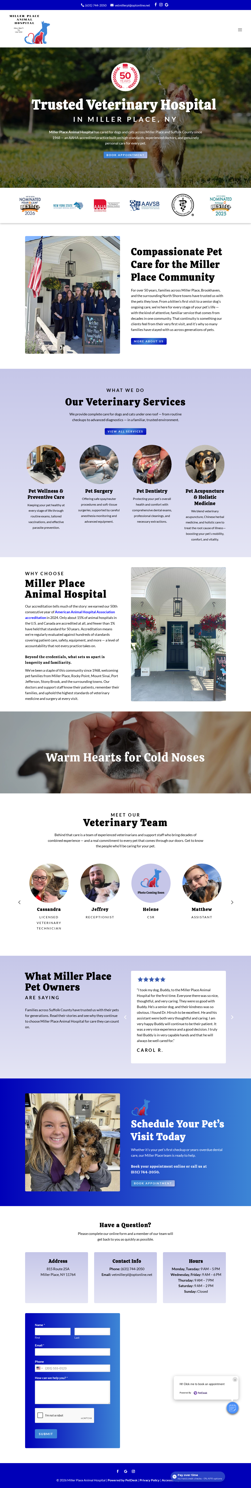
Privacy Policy (150, 1480)
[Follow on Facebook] (118, 1471)
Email (39, 1345)
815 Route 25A (58, 1269)
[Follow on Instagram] (133, 1471)
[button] (232, 1408)
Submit (46, 1434)
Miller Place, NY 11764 (58, 1274)
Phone (39, 1361)
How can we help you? (51, 1378)
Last (77, 1337)
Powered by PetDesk (122, 1480)
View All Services (125, 431)
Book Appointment (125, 155)
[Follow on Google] (125, 1471)
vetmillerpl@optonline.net (132, 5)
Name (40, 1325)
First (37, 1337)
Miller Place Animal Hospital (71, 132)
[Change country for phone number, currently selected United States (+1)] (39, 1368)
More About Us (149, 341)
